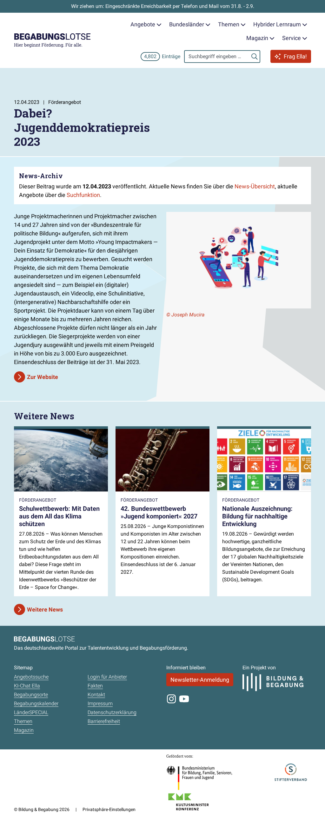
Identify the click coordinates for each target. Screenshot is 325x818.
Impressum (100, 703)
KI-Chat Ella (27, 686)
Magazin (24, 730)
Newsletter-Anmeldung (199, 679)
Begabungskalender (36, 703)
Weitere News (45, 609)
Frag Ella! (295, 56)
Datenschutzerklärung (112, 712)
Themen (23, 721)
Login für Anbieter (107, 677)
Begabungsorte (31, 695)
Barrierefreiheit (104, 721)
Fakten (95, 686)
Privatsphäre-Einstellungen (109, 809)
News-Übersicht (255, 186)
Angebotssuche (31, 677)
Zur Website (42, 377)
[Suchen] (254, 56)
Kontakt (96, 695)
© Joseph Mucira (185, 315)
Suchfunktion (83, 195)
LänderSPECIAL (31, 712)
